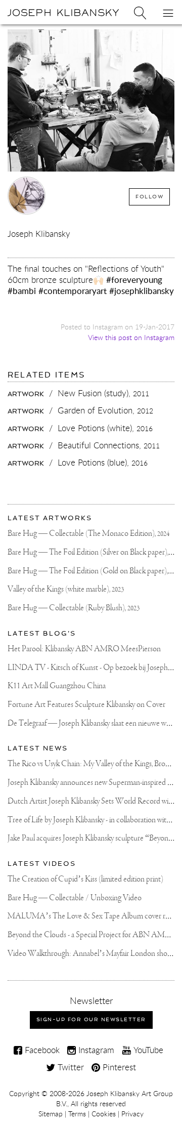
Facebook (41, 1050)
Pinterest (118, 1067)
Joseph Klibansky (39, 233)
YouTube (147, 1050)
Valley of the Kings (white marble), (66, 589)
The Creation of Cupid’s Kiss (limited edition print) (85, 879)
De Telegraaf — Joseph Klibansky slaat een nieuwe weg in (94, 723)
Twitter (69, 1067)
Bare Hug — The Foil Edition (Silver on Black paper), (95, 552)
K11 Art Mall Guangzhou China (57, 686)
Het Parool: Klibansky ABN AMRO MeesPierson (84, 649)
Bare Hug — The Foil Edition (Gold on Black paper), (94, 571)
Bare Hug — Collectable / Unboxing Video (75, 898)
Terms (77, 1113)
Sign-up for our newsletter (91, 1019)
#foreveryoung (134, 279)
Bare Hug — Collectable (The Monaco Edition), (88, 533)
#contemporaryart (72, 291)
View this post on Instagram (131, 337)
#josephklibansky (141, 291)
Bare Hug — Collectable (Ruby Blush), (74, 608)
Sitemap (50, 1113)
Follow (149, 196)
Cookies (104, 1113)
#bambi (22, 291)
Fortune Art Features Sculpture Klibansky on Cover (86, 704)
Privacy (132, 1113)
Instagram (95, 1050)
